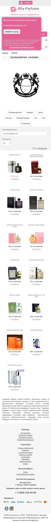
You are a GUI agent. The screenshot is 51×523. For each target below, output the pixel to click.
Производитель (15, 112)
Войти (25, 472)
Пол (43, 118)
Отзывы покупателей (25, 448)
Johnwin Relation (36, 330)
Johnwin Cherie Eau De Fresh (14, 225)
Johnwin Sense (14, 295)
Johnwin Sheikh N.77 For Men (36, 296)
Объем (9, 118)
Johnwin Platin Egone (36, 260)
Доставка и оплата (25, 437)
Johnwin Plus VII (15, 155)
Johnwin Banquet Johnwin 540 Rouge (36, 155)
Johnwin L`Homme (36, 190)
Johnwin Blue (15, 190)
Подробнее (15, 179)
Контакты (25, 450)
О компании (25, 457)
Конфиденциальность (25, 440)
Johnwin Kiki (14, 260)
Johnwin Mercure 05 (14, 365)
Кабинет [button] (28, 3)
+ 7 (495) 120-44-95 (25, 492)
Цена (40, 112)
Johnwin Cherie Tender (36, 225)
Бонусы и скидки (25, 455)
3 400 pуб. (15, 176)
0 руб (41, 28)
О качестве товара (26, 453)
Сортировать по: (9, 130)
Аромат (30, 112)
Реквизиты (26, 459)
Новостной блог (26, 461)
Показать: (6, 139)
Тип (35, 118)
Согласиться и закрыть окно (21, 47)
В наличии (25, 123)
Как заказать (25, 433)
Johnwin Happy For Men (14, 330)
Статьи (25, 464)
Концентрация (22, 118)
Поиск (41, 34)
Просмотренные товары (25, 474)
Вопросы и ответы (25, 435)
